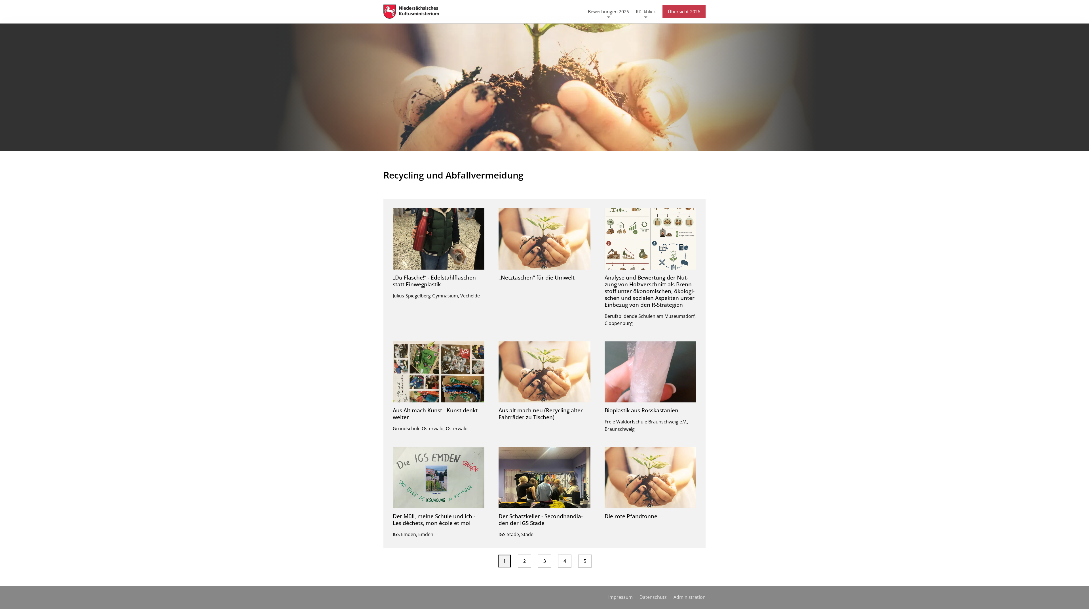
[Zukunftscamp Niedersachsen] (414, 12)
